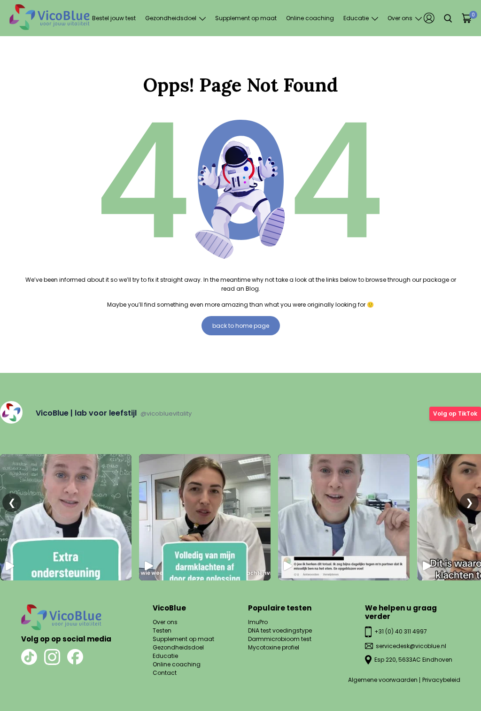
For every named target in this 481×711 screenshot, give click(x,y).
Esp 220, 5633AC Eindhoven (413, 660)
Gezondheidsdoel (170, 18)
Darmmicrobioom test (279, 639)
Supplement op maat (246, 18)
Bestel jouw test (114, 18)
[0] (467, 18)
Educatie (356, 18)
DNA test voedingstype (280, 630)
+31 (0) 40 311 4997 (400, 631)
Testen (162, 630)
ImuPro (258, 622)
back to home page (240, 326)
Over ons (400, 18)
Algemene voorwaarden (383, 680)
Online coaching (310, 18)
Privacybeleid (441, 680)
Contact (165, 673)
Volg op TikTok (455, 413)
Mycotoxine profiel (273, 647)
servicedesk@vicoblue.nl (411, 646)
